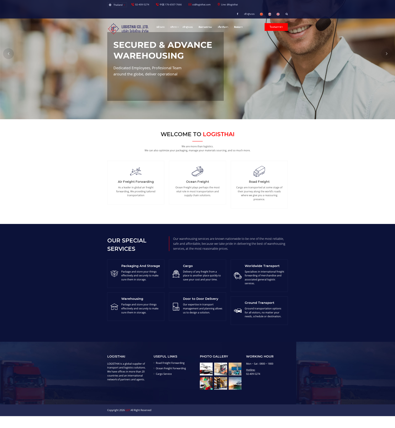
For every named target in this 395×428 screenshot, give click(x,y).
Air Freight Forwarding (136, 182)
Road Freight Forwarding (170, 363)
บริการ (173, 27)
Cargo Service (164, 374)
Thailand (118, 4)
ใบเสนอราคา (276, 26)
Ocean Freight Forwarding (171, 368)
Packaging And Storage (140, 266)
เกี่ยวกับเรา (223, 27)
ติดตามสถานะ (205, 27)
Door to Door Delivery (200, 299)
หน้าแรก (160, 27)
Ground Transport (259, 303)
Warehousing (132, 299)
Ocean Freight (197, 182)
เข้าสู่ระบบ (249, 13)
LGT (127, 410)
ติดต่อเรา (238, 27)
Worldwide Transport (262, 266)
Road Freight (259, 182)
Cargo (188, 266)
